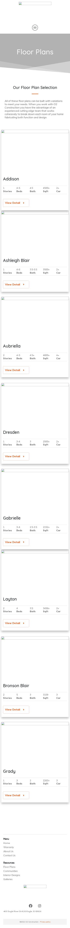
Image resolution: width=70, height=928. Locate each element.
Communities (10, 871)
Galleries (8, 879)
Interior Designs (11, 875)
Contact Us (9, 855)
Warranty (8, 847)
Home (6, 843)
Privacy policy (45, 922)
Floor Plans (9, 866)
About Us (8, 851)
